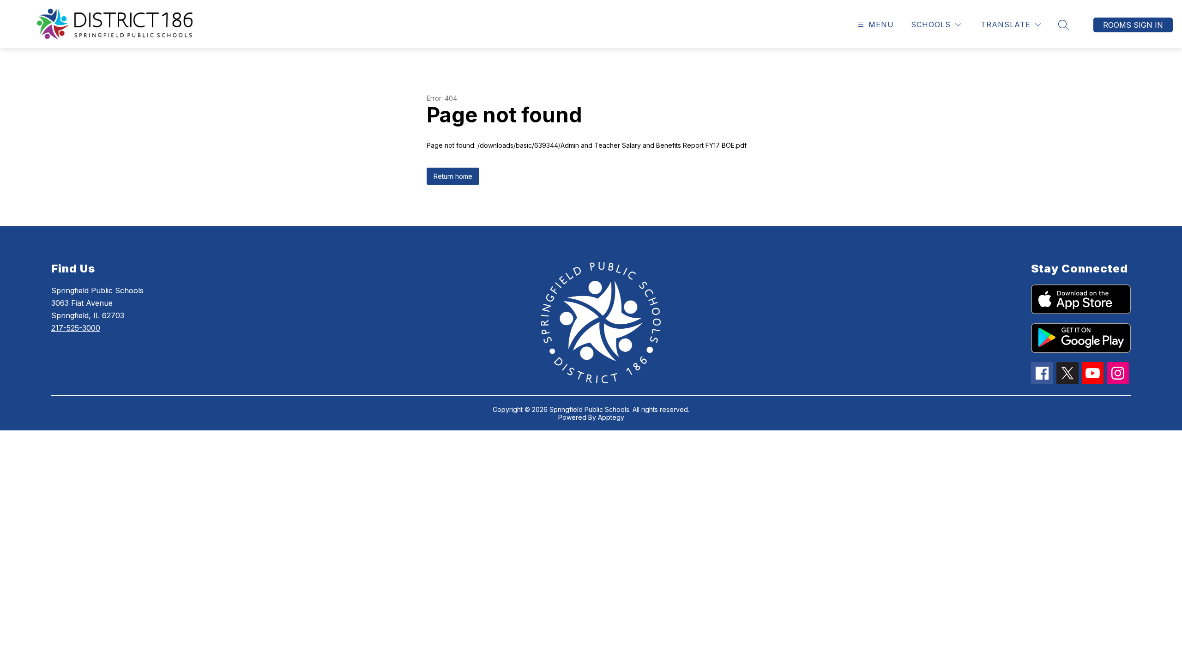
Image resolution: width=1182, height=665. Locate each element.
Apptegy (611, 417)
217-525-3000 (75, 327)
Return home (453, 176)
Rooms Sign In (1133, 25)
